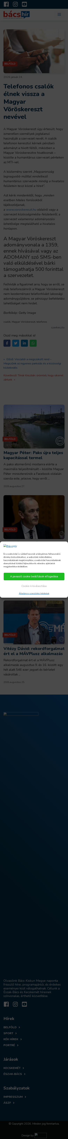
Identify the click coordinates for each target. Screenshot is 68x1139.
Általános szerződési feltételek (34, 593)
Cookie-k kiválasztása (34, 586)
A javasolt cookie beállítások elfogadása (34, 576)
